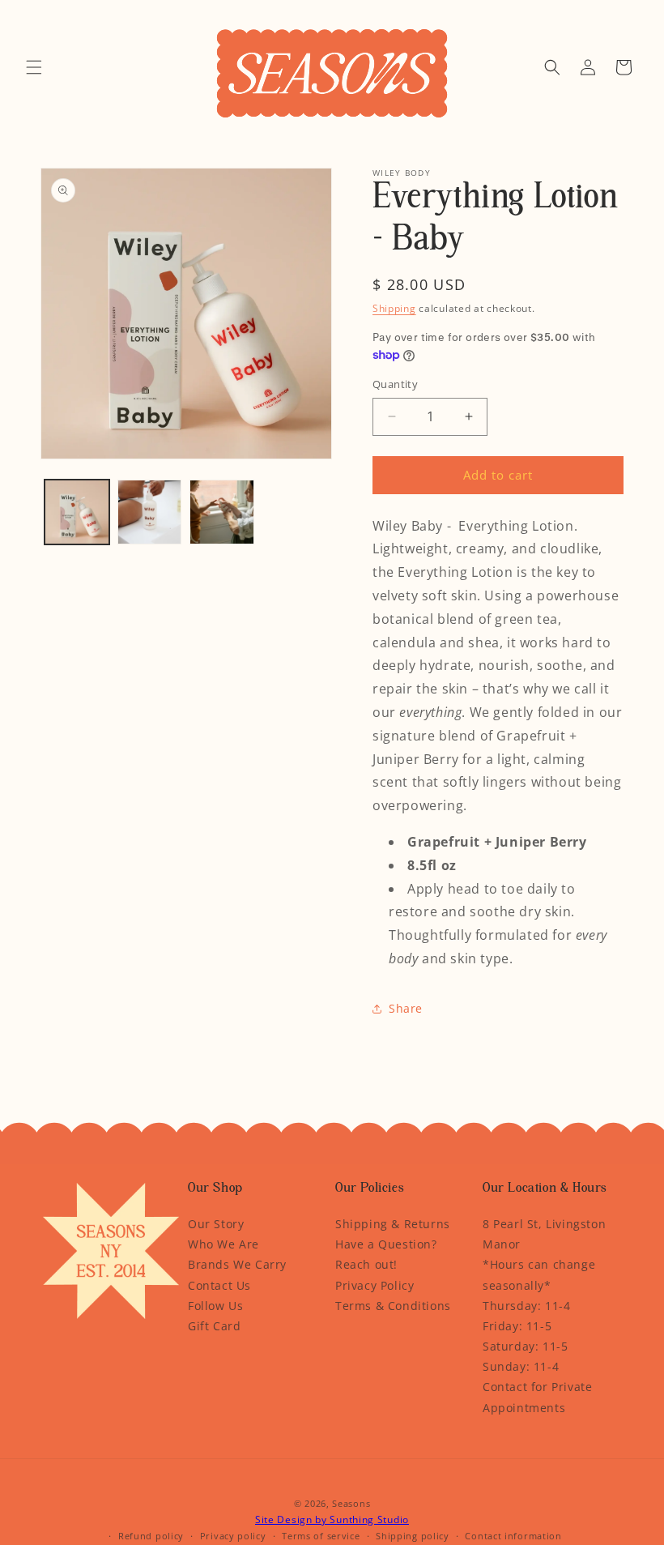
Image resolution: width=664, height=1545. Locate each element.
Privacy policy (233, 1536)
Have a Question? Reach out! (386, 1254)
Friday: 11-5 (517, 1326)
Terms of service (321, 1536)
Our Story (216, 1223)
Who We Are (223, 1244)
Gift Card (214, 1326)
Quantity (395, 384)
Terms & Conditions (393, 1305)
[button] (34, 67)
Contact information (513, 1536)
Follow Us (215, 1305)
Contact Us (219, 1285)
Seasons (351, 1503)
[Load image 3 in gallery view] (221, 512)
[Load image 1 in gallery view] (77, 512)
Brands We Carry (237, 1264)
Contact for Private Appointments (537, 1397)
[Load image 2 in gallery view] (149, 512)
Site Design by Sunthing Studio (332, 1519)
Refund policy (151, 1536)
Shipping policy (412, 1536)
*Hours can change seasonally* (539, 1274)
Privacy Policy (374, 1285)
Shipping (394, 308)
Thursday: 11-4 (526, 1305)
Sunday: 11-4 (521, 1366)
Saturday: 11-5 (525, 1346)
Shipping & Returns (392, 1223)
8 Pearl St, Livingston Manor (544, 1234)
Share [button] (406, 1008)
